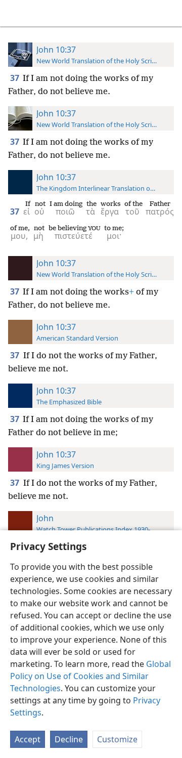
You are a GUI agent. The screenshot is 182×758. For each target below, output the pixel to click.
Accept (27, 739)
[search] (169, 13)
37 (15, 77)
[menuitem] (15, 13)
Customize (117, 739)
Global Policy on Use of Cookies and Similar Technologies (90, 676)
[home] (15, 13)
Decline (69, 739)
